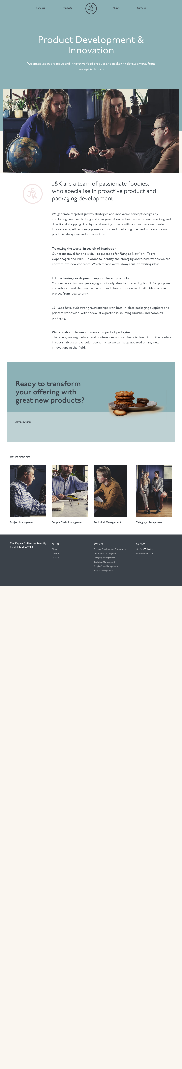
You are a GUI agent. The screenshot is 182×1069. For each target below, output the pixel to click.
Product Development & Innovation (110, 549)
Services (40, 8)
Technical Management (104, 562)
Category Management (104, 558)
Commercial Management (106, 554)
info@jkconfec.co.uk (145, 554)
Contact (141, 8)
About (116, 8)
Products (67, 8)
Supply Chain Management (106, 566)
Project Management (103, 571)
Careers (55, 554)
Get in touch (23, 422)
